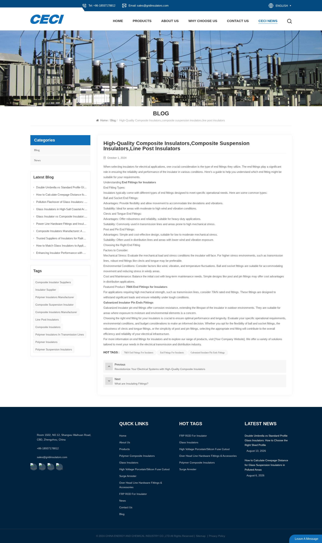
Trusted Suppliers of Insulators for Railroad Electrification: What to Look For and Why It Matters (62, 238)
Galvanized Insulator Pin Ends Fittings (208, 352)
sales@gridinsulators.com (52, 457)
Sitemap (201, 535)
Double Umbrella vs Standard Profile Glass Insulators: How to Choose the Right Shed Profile (62, 187)
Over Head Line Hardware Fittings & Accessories (140, 485)
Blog (113, 120)
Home (118, 21)
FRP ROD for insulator (133, 493)
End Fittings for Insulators (172, 352)
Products (142, 21)
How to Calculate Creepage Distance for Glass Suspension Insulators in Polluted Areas (62, 194)
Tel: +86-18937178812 (102, 5)
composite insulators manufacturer (56, 312)
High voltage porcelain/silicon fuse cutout (144, 469)
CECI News (267, 21)
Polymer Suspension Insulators (53, 349)
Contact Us (238, 21)
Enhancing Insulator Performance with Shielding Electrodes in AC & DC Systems (62, 252)
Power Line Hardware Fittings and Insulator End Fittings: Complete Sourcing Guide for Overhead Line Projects (62, 223)
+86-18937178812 (48, 448)
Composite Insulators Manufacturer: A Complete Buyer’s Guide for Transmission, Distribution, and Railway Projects (62, 231)
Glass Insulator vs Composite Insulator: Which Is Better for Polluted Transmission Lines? (62, 216)
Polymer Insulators (46, 341)
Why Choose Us (202, 21)
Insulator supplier (45, 289)
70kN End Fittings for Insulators (138, 352)
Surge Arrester (127, 475)
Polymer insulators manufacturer (54, 297)
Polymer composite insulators (137, 455)
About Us (170, 21)
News (37, 160)
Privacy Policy (217, 535)
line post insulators (47, 319)
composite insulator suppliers (53, 282)
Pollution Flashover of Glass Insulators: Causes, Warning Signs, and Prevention (62, 201)
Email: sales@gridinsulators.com (149, 5)
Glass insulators (128, 462)
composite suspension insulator (54, 304)
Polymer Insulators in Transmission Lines (59, 334)
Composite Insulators (47, 327)
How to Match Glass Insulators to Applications (62, 245)
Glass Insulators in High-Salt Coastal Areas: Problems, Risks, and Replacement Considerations (62, 209)
